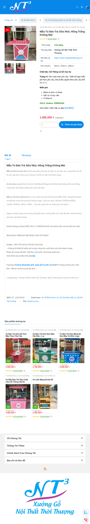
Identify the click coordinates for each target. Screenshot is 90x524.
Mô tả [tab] (8, 155)
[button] (34, 29)
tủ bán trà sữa (33, 301)
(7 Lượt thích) (72, 371)
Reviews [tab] (26, 155)
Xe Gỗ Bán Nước (28, 20)
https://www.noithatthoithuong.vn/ (68, 58)
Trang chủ (9, 20)
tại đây (32, 256)
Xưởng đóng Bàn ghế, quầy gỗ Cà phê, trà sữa (35, 265)
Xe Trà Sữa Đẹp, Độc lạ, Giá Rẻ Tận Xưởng (63, 20)
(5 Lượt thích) (45, 416)
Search (77, 7)
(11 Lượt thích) (18, 416)
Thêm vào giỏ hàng (73, 125)
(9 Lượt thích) (52, 39)
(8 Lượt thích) (18, 371)
